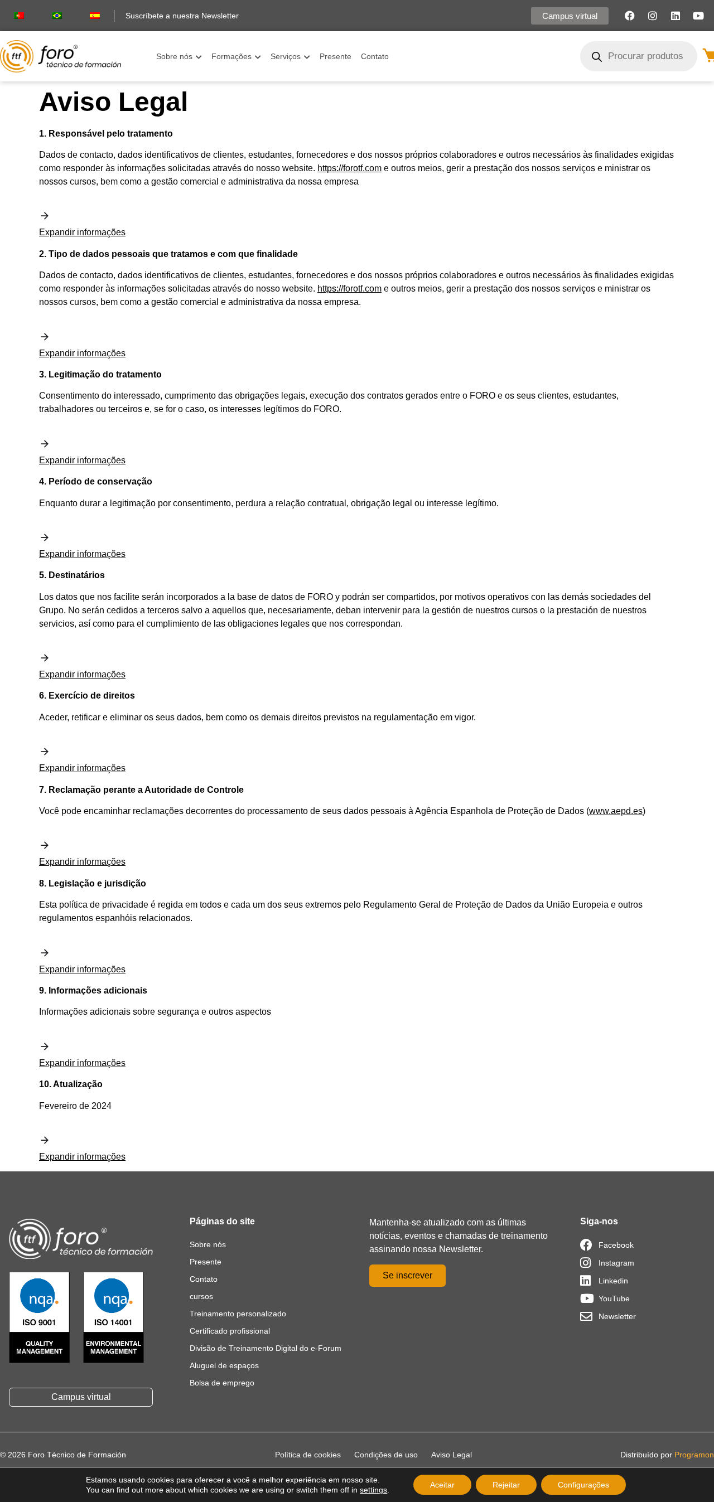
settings (373, 1489)
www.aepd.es (616, 811)
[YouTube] (698, 16)
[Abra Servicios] (306, 56)
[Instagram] (653, 16)
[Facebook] (630, 16)
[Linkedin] (675, 16)
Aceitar (442, 1484)
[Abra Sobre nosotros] (198, 56)
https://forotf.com (349, 168)
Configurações (583, 1484)
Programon (694, 1454)
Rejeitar (506, 1484)
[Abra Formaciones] (257, 56)
